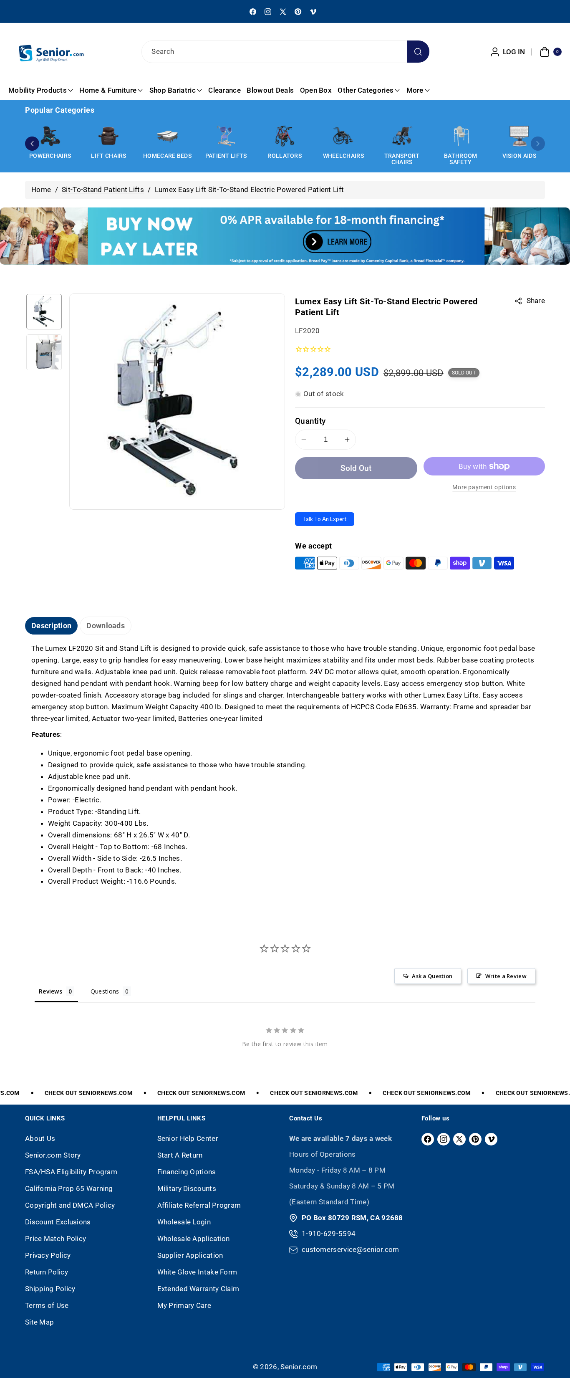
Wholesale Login (184, 1222)
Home (41, 189)
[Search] (418, 51)
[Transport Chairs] (401, 136)
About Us (40, 1138)
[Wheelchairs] (343, 136)
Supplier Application (190, 1255)
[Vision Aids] (519, 136)
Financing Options (186, 1172)
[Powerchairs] (50, 136)
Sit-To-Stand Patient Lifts (103, 189)
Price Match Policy (55, 1238)
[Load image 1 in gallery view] (44, 311)
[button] (549, 51)
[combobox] (284, 51)
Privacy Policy (48, 1255)
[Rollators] (284, 136)
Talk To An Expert (324, 519)
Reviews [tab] (50, 991)
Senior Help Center (187, 1138)
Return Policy (46, 1272)
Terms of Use (47, 1305)
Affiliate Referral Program (199, 1205)
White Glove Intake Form (197, 1272)
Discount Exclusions (58, 1222)
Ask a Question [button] (432, 976)
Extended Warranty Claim (198, 1288)
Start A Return (180, 1155)
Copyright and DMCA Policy (70, 1205)
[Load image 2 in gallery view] (44, 352)
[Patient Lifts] (226, 136)
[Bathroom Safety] (460, 136)
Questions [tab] (105, 991)
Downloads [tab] (105, 625)
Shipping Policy (50, 1288)
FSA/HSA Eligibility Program (71, 1172)
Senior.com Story (53, 1155)
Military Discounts (186, 1188)
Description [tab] (51, 625)
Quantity (310, 421)
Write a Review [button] (506, 976)
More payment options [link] (484, 487)
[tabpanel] (285, 765)
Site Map (39, 1322)
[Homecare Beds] (167, 136)
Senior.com (298, 1367)
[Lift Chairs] (108, 136)
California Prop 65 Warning (69, 1188)
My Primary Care (184, 1305)
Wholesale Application (193, 1238)
